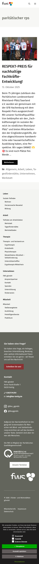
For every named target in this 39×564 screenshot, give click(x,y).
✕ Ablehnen (19, 556)
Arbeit (21, 169)
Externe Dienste (21, 542)
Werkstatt (7, 178)
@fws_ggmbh (13, 406)
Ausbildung (9, 311)
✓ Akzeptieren (19, 546)
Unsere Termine (19, 465)
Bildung (8, 209)
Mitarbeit (6, 304)
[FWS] (7, 4)
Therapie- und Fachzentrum (13, 241)
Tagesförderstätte (11, 227)
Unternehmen (27, 173)
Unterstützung (10, 289)
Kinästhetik (9, 248)
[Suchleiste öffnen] (29, 4)
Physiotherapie (10, 252)
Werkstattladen (10, 230)
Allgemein (11, 169)
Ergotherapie (10, 245)
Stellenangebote (11, 308)
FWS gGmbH (7, 276)
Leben (29, 169)
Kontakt (8, 283)
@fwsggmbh (13, 411)
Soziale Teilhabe (9, 198)
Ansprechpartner (11, 279)
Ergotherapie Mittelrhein (14, 265)
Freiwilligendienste (12, 314)
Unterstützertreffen (12, 261)
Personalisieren (19, 561)
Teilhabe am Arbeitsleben (13, 220)
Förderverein (9, 293)
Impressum (22, 509)
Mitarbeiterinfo (10, 509)
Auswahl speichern (19, 551)
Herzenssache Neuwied (13, 205)
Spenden (8, 286)
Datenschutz (8, 511)
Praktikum (9, 318)
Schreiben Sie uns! (13, 367)
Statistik (18, 539)
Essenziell (19, 536)
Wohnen (8, 202)
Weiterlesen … (10, 162)
